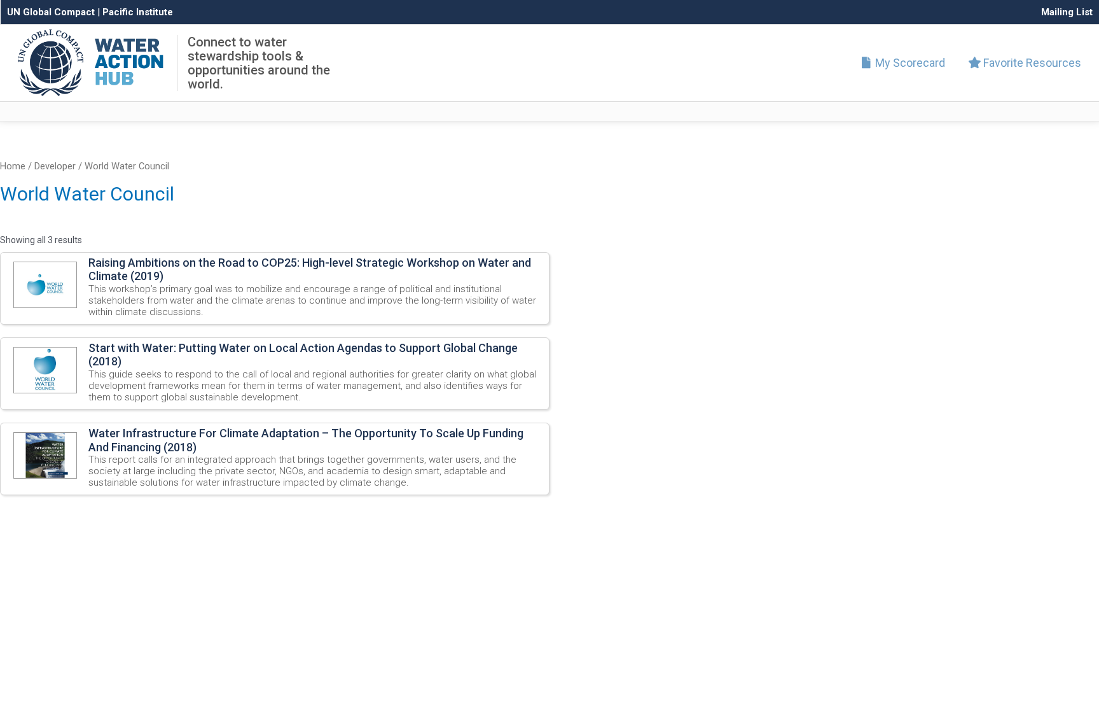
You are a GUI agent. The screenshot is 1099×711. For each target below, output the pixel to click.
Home (12, 166)
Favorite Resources (1031, 62)
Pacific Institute (137, 12)
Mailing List (1067, 12)
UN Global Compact (51, 12)
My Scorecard (909, 62)
